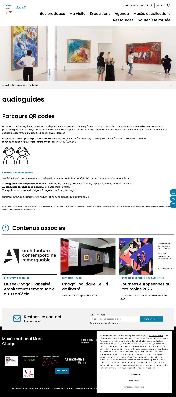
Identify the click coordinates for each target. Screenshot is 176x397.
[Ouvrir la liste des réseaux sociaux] (172, 85)
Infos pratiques (51, 13)
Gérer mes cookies (84, 388)
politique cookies (151, 368)
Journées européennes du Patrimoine (142, 278)
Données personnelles (62, 388)
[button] (168, 5)
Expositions (100, 13)
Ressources (123, 20)
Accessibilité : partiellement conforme (30, 388)
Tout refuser (134, 381)
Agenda (122, 13)
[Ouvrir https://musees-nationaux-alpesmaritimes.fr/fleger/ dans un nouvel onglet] (30, 361)
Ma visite (77, 13)
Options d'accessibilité (137, 5)
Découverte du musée (16, 278)
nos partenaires (156, 335)
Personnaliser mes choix (134, 387)
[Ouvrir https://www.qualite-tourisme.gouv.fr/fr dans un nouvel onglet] (28, 373)
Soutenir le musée (154, 20)
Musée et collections (152, 13)
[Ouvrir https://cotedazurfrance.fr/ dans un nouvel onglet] (62, 371)
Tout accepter (134, 375)
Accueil (5, 85)
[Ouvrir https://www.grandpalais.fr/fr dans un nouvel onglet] (75, 361)
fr (158, 5)
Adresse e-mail (97, 314)
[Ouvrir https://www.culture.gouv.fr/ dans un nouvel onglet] (11, 361)
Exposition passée (73, 278)
